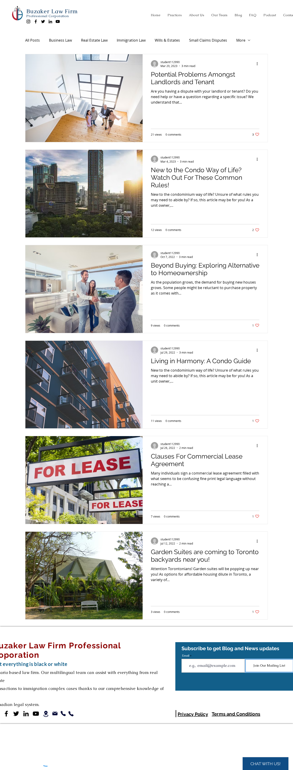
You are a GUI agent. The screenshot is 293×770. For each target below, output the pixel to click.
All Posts (32, 40)
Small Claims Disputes (208, 40)
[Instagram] (28, 21)
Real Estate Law (94, 40)
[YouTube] (57, 21)
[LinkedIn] (50, 21)
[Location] (46, 713)
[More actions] (258, 64)
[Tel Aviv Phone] (71, 714)
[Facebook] (35, 21)
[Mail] (55, 713)
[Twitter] (43, 21)
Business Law (60, 40)
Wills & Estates (167, 40)
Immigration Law (131, 40)
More (240, 40)
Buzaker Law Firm (52, 11)
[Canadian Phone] (63, 713)
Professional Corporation (47, 16)
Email (185, 655)
